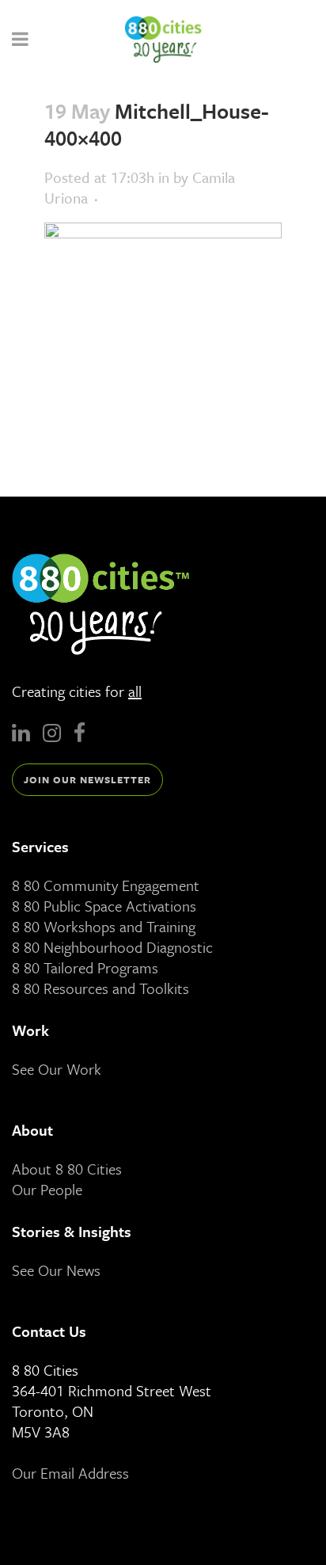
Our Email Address (70, 1472)
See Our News (56, 1270)
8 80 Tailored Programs (85, 967)
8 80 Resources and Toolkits (100, 988)
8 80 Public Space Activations (104, 905)
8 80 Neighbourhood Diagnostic (112, 947)
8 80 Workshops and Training (103, 926)
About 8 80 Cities (67, 1168)
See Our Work (56, 1069)
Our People (47, 1189)
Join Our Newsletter (87, 779)
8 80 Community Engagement (105, 885)
